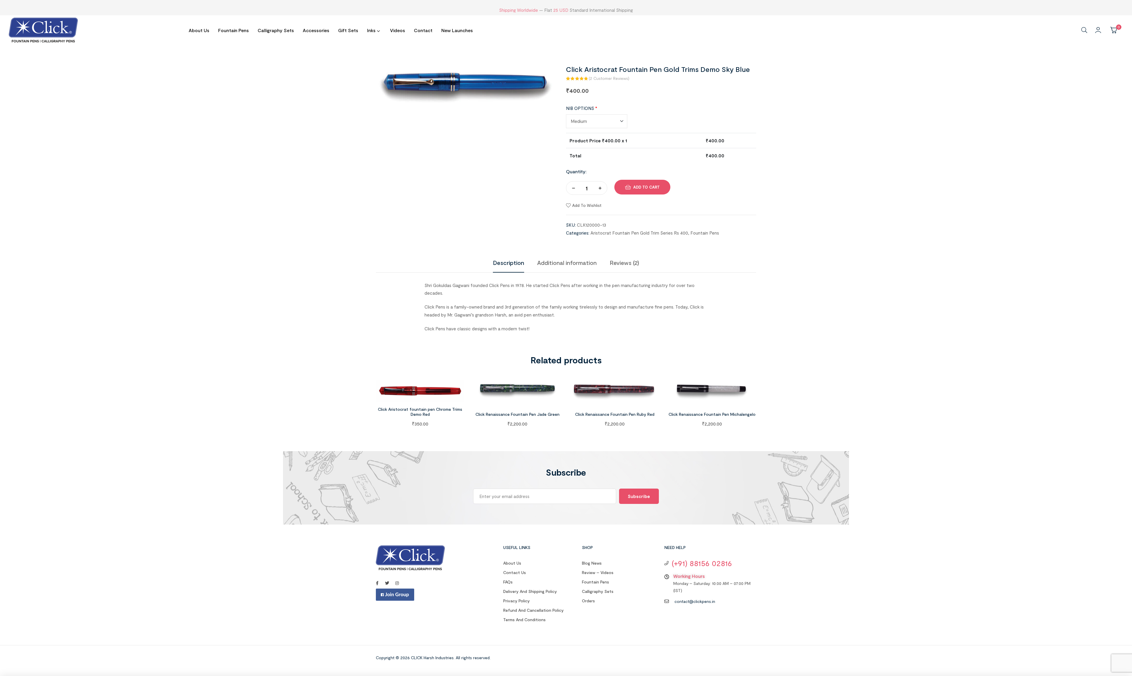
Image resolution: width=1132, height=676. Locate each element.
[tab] (508, 262)
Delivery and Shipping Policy (530, 591)
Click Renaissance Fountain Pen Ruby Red (614, 414)
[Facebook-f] (377, 583)
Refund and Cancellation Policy (533, 610)
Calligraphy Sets (597, 591)
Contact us (514, 572)
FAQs (508, 581)
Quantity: (576, 171)
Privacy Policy (516, 600)
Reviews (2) (624, 262)
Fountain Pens (704, 232)
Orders (588, 600)
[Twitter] (387, 583)
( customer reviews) (609, 78)
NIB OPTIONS (581, 108)
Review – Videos (597, 572)
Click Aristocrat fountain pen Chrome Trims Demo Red (420, 412)
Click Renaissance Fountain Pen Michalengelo (712, 414)
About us (512, 562)
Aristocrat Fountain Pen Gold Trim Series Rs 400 (639, 232)
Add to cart (646, 187)
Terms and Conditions (524, 619)
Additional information (567, 262)
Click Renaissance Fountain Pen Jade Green (517, 414)
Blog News (592, 562)
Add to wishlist (586, 205)
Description (508, 262)
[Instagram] (397, 583)
